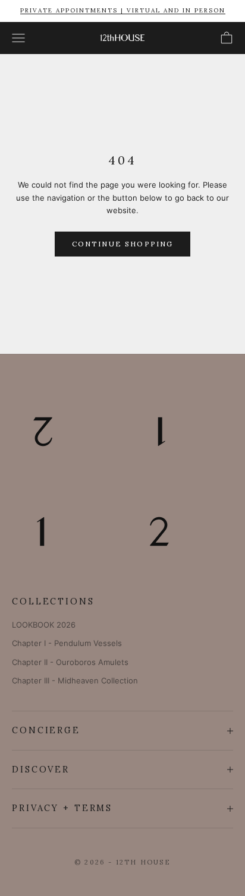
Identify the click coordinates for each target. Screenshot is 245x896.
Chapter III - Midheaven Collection (75, 680)
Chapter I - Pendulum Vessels (67, 643)
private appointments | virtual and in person (122, 10)
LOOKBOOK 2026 (44, 624)
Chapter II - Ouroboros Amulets (70, 662)
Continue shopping (123, 243)
